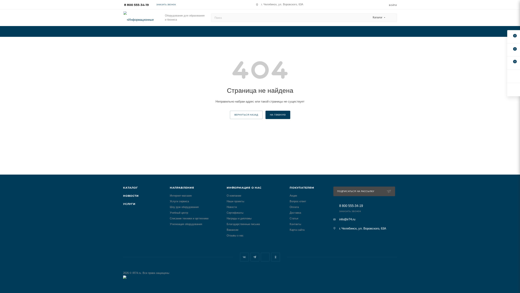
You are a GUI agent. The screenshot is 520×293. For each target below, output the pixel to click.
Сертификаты (235, 212)
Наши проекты (235, 201)
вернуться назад (246, 115)
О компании (234, 195)
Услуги (129, 204)
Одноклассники (275, 257)
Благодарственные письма (243, 224)
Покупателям (302, 187)
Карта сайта (297, 229)
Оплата (294, 207)
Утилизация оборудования (186, 224)
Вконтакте (244, 257)
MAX (265, 257)
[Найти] (392, 17)
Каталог (130, 187)
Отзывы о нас (235, 235)
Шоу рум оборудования (184, 207)
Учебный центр (179, 212)
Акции (293, 195)
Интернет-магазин (181, 195)
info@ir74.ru (347, 219)
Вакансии (232, 229)
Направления (182, 187)
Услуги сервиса (179, 201)
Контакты (295, 224)
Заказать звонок (166, 5)
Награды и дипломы (239, 218)
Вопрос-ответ (298, 201)
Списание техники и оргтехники (189, 218)
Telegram (254, 257)
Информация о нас (244, 187)
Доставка (295, 212)
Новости (131, 195)
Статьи (294, 218)
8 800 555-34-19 (136, 5)
